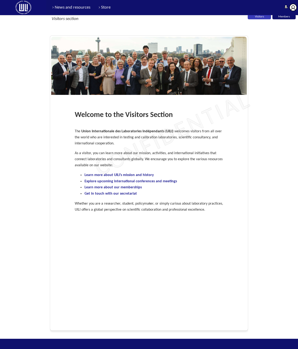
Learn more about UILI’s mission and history (119, 175)
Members (284, 16)
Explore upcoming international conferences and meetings (131, 181)
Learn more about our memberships (113, 187)
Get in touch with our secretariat (111, 194)
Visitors (259, 16)
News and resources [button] (72, 7)
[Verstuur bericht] (286, 7)
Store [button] (106, 7)
